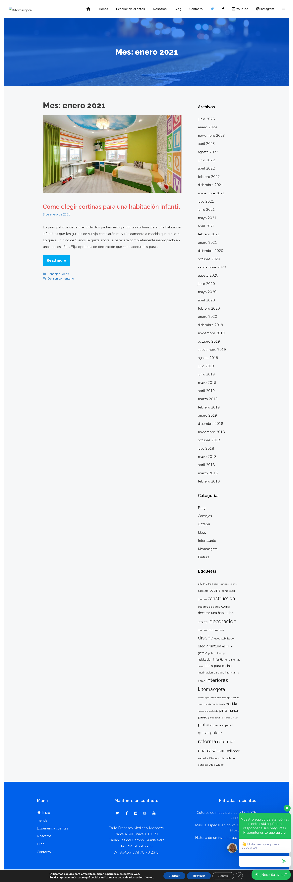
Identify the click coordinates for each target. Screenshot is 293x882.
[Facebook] (127, 814)
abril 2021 (206, 226)
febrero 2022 (209, 176)
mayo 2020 (207, 291)
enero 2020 (207, 316)
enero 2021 (207, 242)
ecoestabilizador (224, 638)
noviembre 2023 (211, 135)
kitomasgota (211, 689)
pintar (224, 710)
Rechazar (199, 876)
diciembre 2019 (210, 325)
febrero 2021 (209, 234)
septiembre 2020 (212, 267)
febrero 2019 (209, 407)
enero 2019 (207, 415)
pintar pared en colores (219, 717)
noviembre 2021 (211, 193)
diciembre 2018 (210, 423)
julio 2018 (206, 448)
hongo (201, 666)
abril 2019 (206, 390)
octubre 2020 (209, 259)
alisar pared (205, 584)
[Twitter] (117, 814)
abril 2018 (206, 464)
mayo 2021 (207, 217)
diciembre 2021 (210, 184)
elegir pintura (209, 646)
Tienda (103, 9)
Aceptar (174, 876)
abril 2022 (206, 168)
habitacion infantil (210, 659)
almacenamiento (221, 583)
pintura (205, 724)
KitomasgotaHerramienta (209, 697)
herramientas (232, 660)
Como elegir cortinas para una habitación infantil (111, 206)
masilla (231, 703)
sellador (233, 750)
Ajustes (223, 876)
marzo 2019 (208, 399)
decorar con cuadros (211, 630)
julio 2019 (206, 366)
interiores (217, 680)
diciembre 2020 (210, 250)
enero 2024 (207, 127)
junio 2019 (206, 374)
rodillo (221, 751)
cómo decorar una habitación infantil (216, 614)
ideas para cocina (218, 665)
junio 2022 (206, 160)
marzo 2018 (208, 473)
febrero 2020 (209, 308)
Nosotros (160, 9)
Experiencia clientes (130, 9)
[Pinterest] (136, 814)
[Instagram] (145, 814)
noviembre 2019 (211, 333)
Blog (178, 9)
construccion (221, 598)
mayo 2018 (207, 456)
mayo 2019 (207, 382)
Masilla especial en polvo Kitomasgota (225, 825)
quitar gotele (210, 733)
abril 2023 (206, 143)
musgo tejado (211, 710)
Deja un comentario (61, 279)
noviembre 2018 (211, 432)
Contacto (196, 9)
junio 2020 (206, 283)
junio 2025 (206, 119)
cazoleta (203, 591)
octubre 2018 (209, 440)
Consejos (54, 274)
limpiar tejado (218, 704)
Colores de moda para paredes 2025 (226, 812)
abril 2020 (206, 300)
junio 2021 (206, 209)
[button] (283, 9)
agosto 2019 (208, 357)
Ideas (65, 274)
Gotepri (204, 524)
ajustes (148, 877)
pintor (234, 717)
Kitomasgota (207, 549)
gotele (212, 653)
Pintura (203, 557)
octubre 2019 (209, 341)
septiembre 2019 (212, 349)
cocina (215, 590)
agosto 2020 (208, 275)
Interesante (207, 540)
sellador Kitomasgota (211, 758)
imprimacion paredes (211, 672)
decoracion (222, 621)
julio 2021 (206, 201)
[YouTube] (154, 814)
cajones (233, 583)
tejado (220, 765)
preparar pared (223, 725)
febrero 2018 (209, 481)
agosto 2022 (208, 152)
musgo (201, 710)
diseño (205, 637)
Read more (56, 260)
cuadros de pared (209, 607)
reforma (207, 741)
